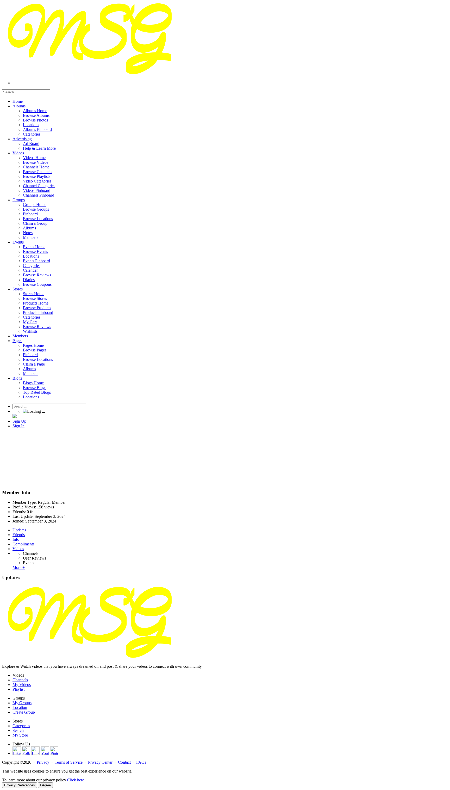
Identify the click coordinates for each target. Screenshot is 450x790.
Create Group (23, 712)
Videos (18, 548)
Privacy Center (100, 762)
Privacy (43, 762)
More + (18, 567)
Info (15, 539)
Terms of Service (69, 762)
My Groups (22, 703)
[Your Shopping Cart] (14, 416)
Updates (19, 530)
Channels (30, 553)
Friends (18, 534)
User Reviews (34, 558)
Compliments (23, 544)
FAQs (141, 762)
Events (28, 563)
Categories (21, 726)
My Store (20, 735)
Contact (124, 762)
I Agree (45, 785)
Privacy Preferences (19, 785)
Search (18, 730)
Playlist (18, 689)
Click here (75, 780)
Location (19, 707)
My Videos (21, 684)
